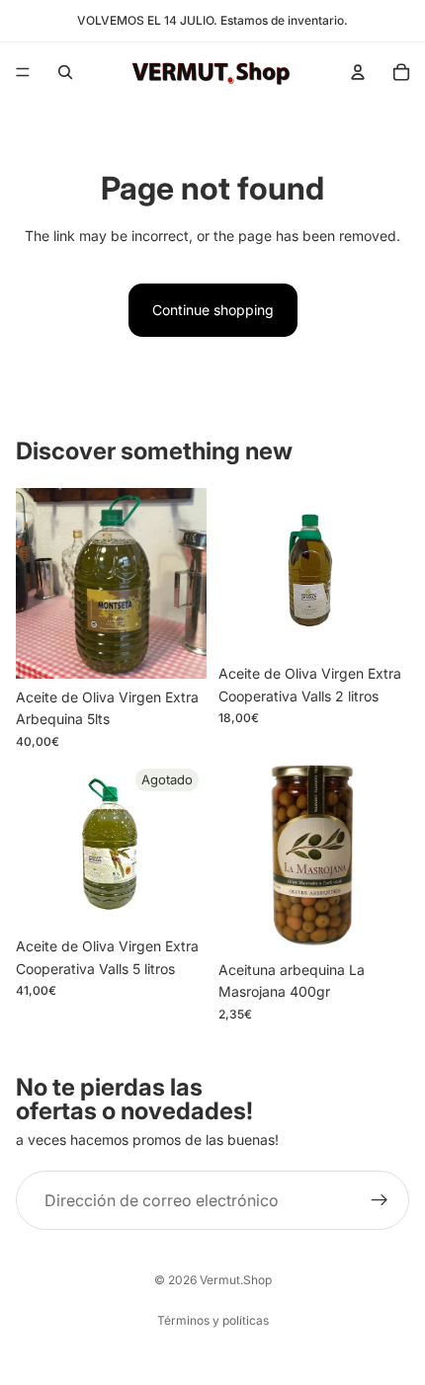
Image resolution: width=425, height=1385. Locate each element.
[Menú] (22, 72)
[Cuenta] (358, 72)
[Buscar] (65, 72)
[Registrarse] (379, 1200)
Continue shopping (213, 309)
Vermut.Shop (236, 1279)
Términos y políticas (213, 1320)
